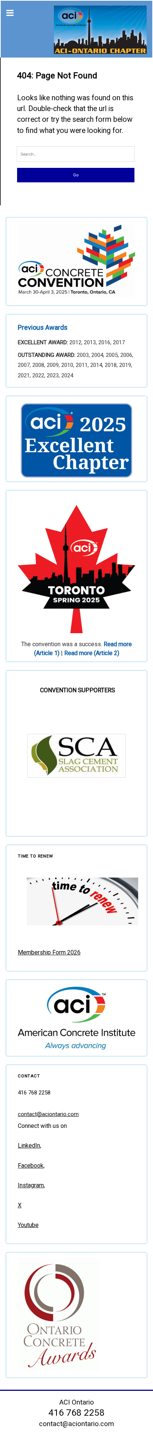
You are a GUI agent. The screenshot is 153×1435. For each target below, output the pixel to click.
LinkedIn (29, 1145)
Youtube (28, 1225)
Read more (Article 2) (91, 653)
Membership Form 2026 (49, 952)
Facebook (30, 1165)
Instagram (31, 1185)
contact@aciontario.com (48, 1114)
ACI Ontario (76, 1402)
